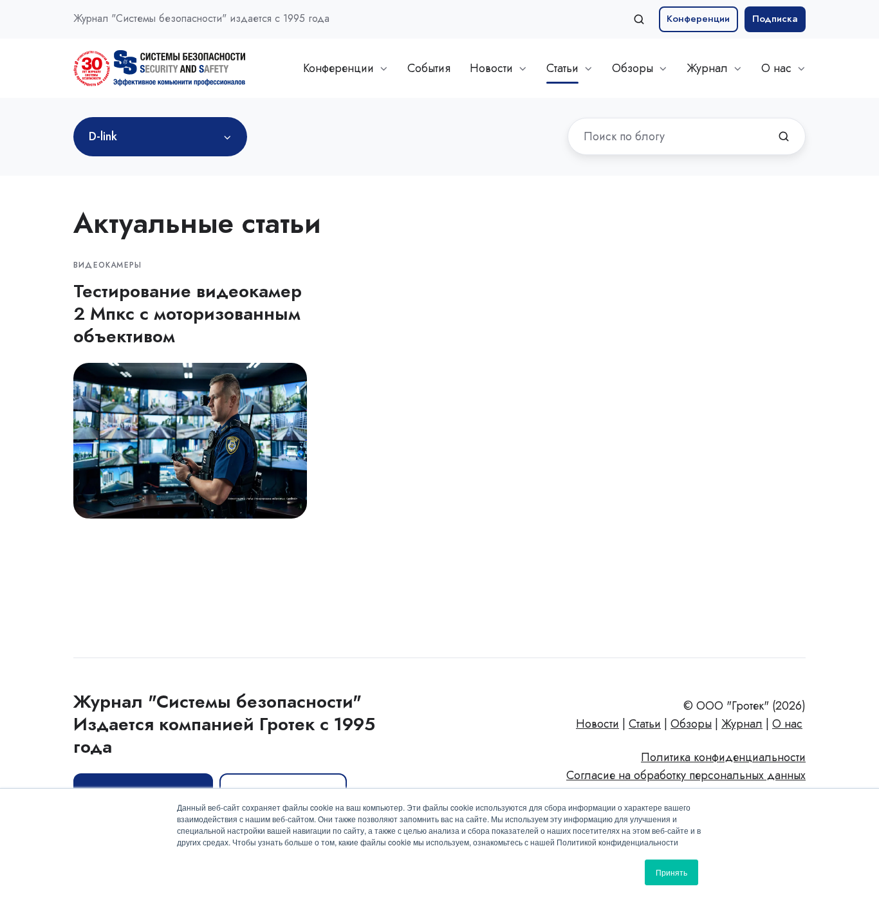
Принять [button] (671, 872)
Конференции (698, 19)
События (428, 68)
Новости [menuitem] (597, 723)
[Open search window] (639, 19)
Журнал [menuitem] (742, 723)
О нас (776, 68)
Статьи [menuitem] (645, 723)
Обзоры (632, 68)
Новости (491, 68)
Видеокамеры (107, 265)
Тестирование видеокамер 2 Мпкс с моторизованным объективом (187, 313)
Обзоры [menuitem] (691, 723)
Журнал (707, 68)
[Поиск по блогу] (783, 136)
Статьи (562, 68)
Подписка (775, 19)
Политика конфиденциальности (723, 757)
